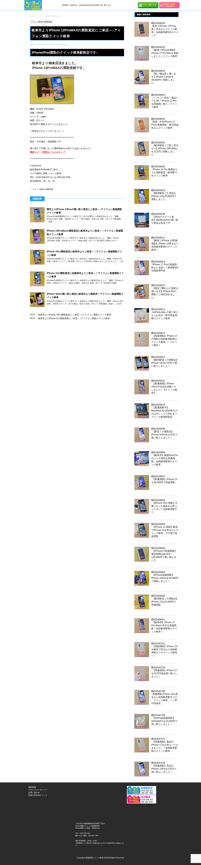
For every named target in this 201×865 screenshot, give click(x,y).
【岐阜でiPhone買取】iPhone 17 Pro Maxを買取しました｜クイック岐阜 (164, 53)
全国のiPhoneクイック (38, 795)
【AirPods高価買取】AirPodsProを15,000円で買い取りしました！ (164, 721)
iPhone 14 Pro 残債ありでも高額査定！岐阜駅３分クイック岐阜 (164, 172)
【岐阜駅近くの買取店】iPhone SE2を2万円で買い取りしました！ (164, 363)
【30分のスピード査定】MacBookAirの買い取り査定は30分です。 (164, 220)
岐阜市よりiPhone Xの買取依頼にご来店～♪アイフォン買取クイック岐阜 (74, 318)
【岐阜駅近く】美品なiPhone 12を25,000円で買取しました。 (163, 196)
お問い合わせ (34, 792)
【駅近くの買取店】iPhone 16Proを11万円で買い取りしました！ (164, 434)
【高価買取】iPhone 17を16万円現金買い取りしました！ (164, 673)
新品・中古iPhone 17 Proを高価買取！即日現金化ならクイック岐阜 (164, 124)
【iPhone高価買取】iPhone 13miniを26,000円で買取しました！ (164, 578)
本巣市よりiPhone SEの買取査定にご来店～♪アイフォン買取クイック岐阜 (74, 314)
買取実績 (32, 787)
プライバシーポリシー (37, 790)
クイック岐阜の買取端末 (43, 189)
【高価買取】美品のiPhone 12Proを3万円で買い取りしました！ (163, 768)
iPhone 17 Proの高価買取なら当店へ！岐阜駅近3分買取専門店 (164, 267)
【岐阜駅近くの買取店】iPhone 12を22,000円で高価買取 (164, 601)
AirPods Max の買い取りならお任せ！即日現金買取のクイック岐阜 (164, 315)
